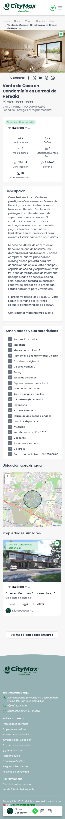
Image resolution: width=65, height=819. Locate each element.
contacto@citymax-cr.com (21, 711)
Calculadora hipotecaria (17, 784)
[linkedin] (41, 78)
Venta (28, 21)
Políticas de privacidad (16, 771)
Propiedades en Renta (15, 729)
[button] (7, 476)
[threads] (47, 78)
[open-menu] (60, 8)
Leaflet (58, 525)
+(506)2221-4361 (15, 706)
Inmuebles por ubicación (17, 739)
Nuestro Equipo (11, 755)
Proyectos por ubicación (17, 745)
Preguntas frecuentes (15, 766)
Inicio (7, 21)
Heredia (40, 21)
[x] (35, 78)
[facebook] (29, 78)
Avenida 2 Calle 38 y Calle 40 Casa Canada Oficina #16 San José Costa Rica (30, 699)
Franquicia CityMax (14, 761)
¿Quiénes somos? (13, 750)
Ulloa (51, 21)
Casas (17, 21)
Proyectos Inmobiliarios (16, 734)
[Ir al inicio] (21, 671)
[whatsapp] (53, 78)
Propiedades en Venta (15, 724)
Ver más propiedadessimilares (32, 635)
